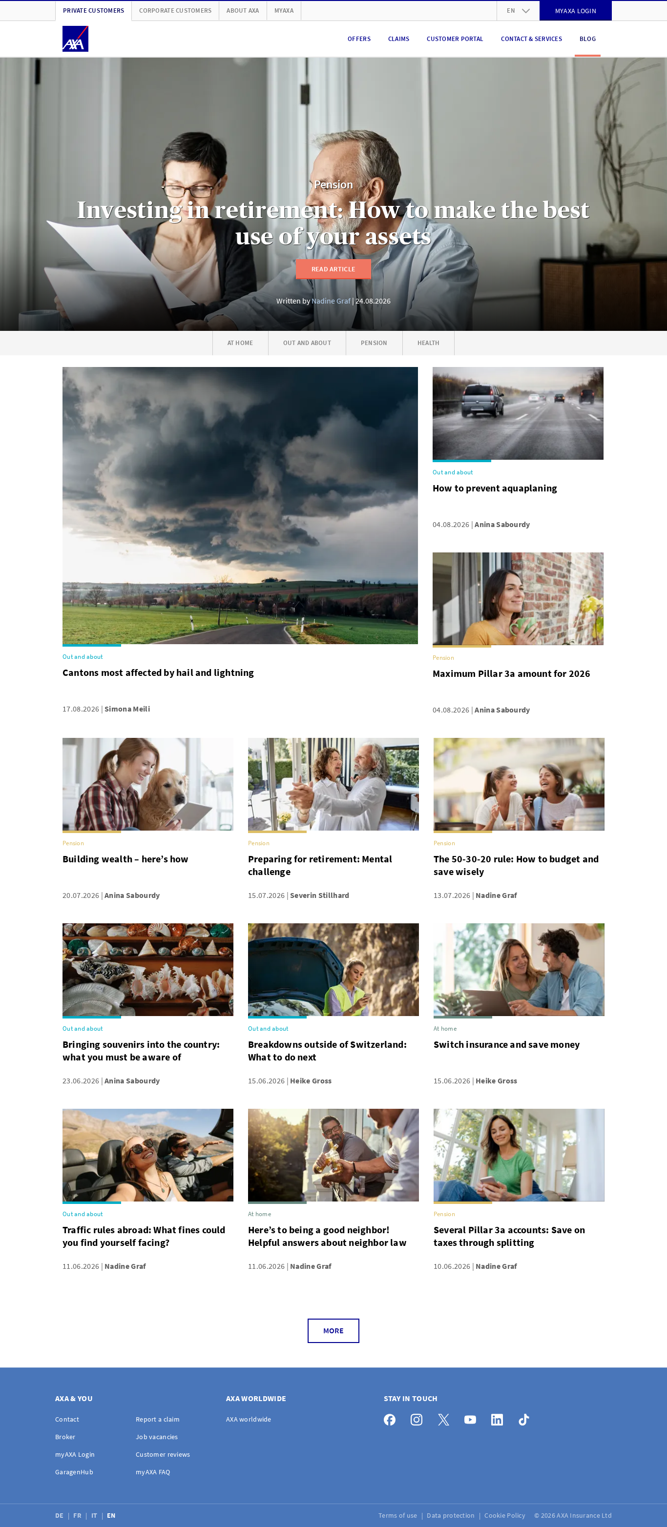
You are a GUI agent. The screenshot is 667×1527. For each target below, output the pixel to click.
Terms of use (398, 1515)
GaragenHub (74, 1471)
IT (95, 1515)
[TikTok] (526, 1417)
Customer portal (455, 39)
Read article (333, 269)
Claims (399, 39)
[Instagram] (419, 1417)
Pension (333, 185)
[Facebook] (392, 1417)
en (511, 10)
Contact (67, 1419)
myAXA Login (75, 1454)
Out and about (307, 343)
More (333, 1330)
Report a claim (158, 1419)
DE (60, 1515)
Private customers (93, 10)
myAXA (283, 10)
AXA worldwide (248, 1419)
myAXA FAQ (153, 1471)
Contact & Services (531, 39)
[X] (446, 1417)
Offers (359, 39)
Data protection (451, 1515)
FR (78, 1515)
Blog (588, 39)
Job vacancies (157, 1436)
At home (240, 343)
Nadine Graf (331, 300)
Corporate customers (175, 10)
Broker (65, 1436)
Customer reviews (163, 1454)
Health (428, 343)
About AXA (243, 10)
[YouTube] (472, 1417)
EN (112, 1515)
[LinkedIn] (499, 1417)
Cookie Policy (505, 1515)
